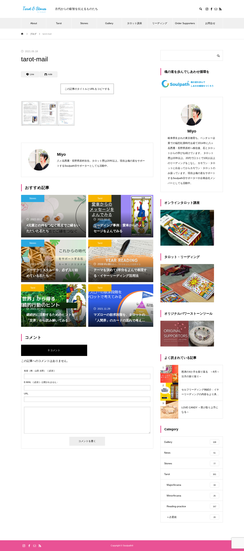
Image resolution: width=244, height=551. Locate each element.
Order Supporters (185, 23)
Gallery (109, 23)
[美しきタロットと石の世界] (34, 9)
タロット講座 (134, 23)
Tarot (59, 23)
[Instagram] (207, 9)
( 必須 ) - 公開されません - (41, 382)
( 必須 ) (39, 371)
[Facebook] (211, 9)
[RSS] (220, 9)
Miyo (191, 131)
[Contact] (216, 9)
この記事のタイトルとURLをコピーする (87, 88)
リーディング (159, 23)
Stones (84, 23)
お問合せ (210, 23)
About (33, 23)
